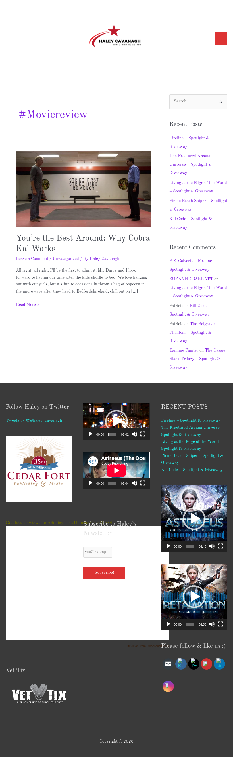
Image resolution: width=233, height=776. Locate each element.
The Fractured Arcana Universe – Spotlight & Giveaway (190, 164)
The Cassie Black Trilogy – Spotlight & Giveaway (197, 359)
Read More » (27, 304)
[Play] (90, 434)
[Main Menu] (221, 38)
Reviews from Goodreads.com (148, 645)
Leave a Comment (32, 259)
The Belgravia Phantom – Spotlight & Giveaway (192, 332)
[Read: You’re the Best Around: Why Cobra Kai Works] (83, 189)
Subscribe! (104, 573)
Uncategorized (66, 259)
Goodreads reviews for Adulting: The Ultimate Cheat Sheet (59, 522)
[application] (116, 421)
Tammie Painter (183, 350)
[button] (116, 421)
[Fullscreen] (143, 434)
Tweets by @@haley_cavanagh (34, 421)
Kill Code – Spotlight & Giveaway (192, 470)
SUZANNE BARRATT (191, 279)
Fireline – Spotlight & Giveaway (190, 421)
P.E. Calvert (180, 261)
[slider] (112, 434)
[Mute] (134, 434)
